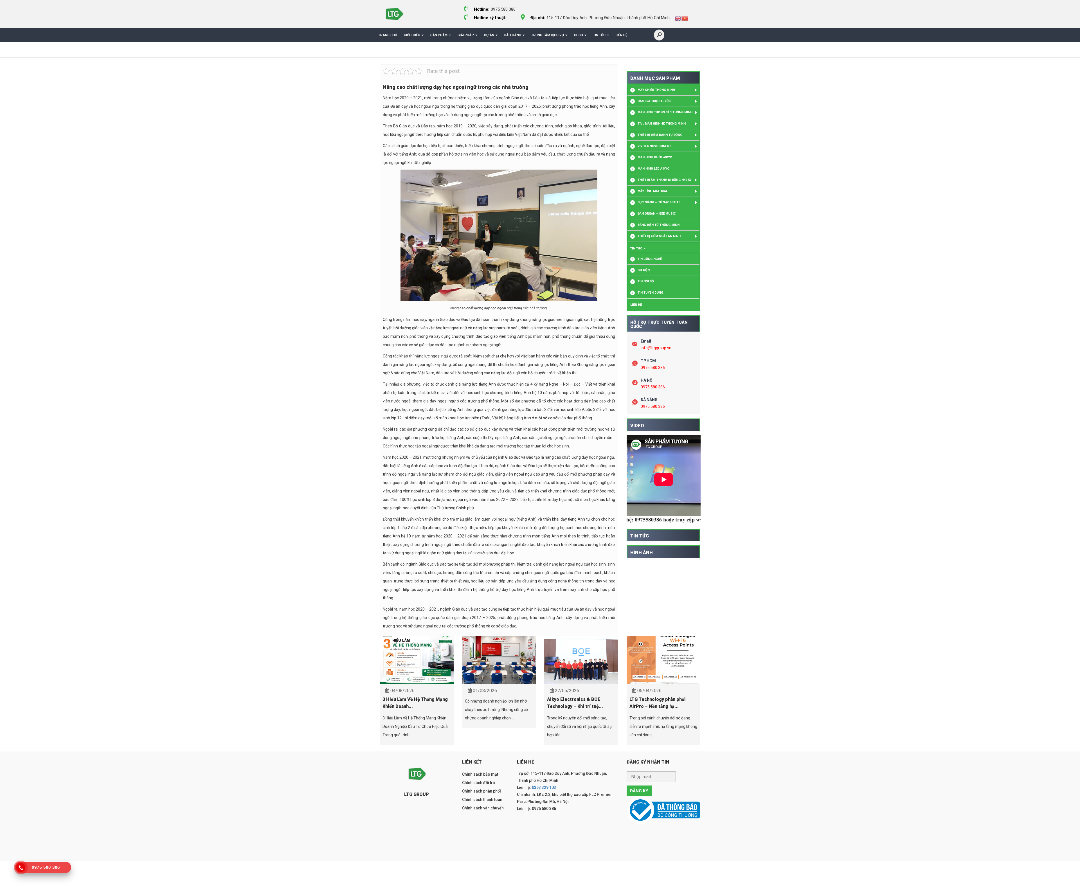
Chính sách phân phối (481, 791)
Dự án (489, 35)
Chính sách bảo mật (480, 774)
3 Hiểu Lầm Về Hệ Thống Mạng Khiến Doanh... (415, 703)
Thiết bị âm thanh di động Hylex (664, 180)
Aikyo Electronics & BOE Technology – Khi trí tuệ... (575, 703)
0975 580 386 (653, 367)
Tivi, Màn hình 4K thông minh (662, 123)
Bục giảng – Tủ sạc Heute (659, 202)
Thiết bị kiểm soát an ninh (659, 236)
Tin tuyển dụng (650, 292)
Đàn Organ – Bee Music (657, 213)
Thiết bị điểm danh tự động (660, 135)
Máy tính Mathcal (653, 191)
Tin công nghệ (650, 259)
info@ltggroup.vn (656, 348)
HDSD (578, 35)
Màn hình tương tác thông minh (665, 112)
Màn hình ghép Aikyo (655, 157)
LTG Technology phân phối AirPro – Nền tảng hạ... (657, 703)
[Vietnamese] (684, 18)
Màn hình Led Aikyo (653, 168)
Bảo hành (512, 35)
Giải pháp (466, 35)
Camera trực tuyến (654, 101)
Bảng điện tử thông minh (659, 225)
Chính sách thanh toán (482, 799)
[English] (678, 18)
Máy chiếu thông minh (656, 90)
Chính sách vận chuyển (483, 808)
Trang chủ (387, 35)
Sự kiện (644, 270)
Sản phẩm (438, 35)
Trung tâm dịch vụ (547, 35)
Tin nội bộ (646, 281)
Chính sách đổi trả (478, 782)
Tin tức (599, 35)
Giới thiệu (412, 35)
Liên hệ (621, 35)
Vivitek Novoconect (654, 146)
